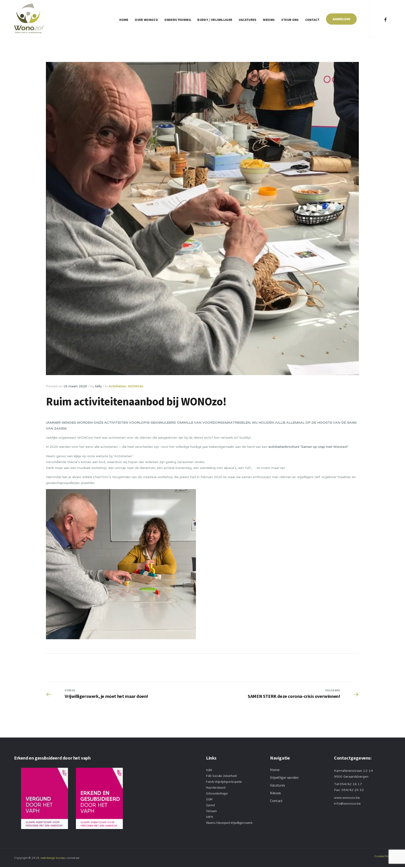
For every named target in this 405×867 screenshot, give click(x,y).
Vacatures (248, 20)
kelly (98, 386)
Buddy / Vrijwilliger (214, 20)
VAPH (209, 817)
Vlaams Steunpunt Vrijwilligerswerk (229, 823)
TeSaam (211, 811)
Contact (312, 20)
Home (123, 20)
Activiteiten (117, 386)
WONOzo (135, 386)
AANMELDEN (341, 19)
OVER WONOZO (146, 20)
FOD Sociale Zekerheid (221, 776)
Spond (210, 805)
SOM (209, 799)
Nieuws (269, 20)
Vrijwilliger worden (284, 777)
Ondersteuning (177, 20)
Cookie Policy (383, 856)
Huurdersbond (215, 787)
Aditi (209, 770)
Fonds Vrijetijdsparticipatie (224, 782)
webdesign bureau (53, 857)
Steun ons (290, 20)
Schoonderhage (217, 793)
